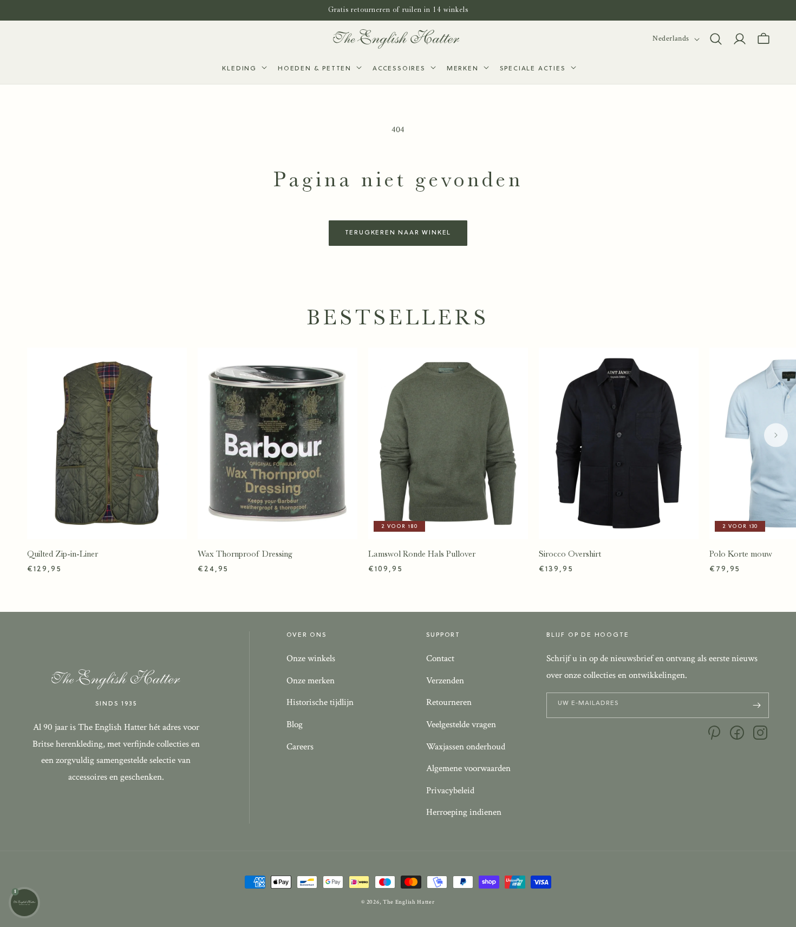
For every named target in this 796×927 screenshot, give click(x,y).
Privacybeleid (450, 791)
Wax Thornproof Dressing (245, 554)
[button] (243, 69)
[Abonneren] (756, 705)
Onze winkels (310, 658)
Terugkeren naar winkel (398, 233)
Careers (300, 747)
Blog (294, 724)
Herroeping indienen (463, 812)
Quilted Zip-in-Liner (62, 554)
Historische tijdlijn (320, 702)
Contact (440, 658)
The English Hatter (409, 902)
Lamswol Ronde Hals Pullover (421, 554)
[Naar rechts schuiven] (776, 435)
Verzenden (445, 681)
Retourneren (449, 702)
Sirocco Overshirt (570, 554)
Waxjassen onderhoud (465, 747)
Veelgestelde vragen (461, 724)
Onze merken (310, 681)
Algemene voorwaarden (468, 768)
